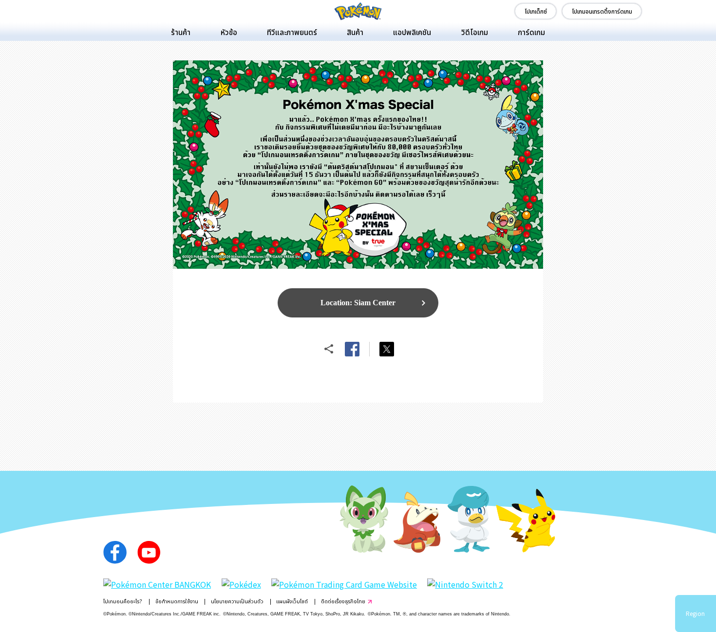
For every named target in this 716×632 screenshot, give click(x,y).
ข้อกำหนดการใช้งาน (176, 601)
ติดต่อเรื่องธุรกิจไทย (343, 601)
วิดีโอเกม (474, 31)
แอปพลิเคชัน (412, 31)
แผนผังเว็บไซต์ (292, 601)
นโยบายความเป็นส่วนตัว (237, 601)
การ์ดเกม (531, 31)
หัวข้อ (229, 31)
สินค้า (355, 31)
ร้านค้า (180, 31)
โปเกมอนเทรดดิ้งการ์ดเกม (602, 11)
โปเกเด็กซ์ (536, 11)
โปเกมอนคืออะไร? (122, 601)
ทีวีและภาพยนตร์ (292, 31)
